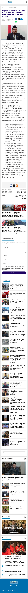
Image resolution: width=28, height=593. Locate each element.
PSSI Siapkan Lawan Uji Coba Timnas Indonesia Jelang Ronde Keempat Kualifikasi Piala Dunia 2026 (14, 570)
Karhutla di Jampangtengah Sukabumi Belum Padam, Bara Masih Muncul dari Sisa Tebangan (17, 318)
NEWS (10, 8)
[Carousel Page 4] (16, 532)
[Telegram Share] (21, 19)
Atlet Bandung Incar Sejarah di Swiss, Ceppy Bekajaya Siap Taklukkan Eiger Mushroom (17, 367)
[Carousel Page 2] (12, 532)
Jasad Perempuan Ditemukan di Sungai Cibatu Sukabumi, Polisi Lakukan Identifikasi (17, 349)
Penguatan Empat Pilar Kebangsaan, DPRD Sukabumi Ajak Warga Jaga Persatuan (17, 384)
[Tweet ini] (19, 19)
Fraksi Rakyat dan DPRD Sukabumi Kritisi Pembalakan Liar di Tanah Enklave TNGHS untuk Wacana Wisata (20, 194)
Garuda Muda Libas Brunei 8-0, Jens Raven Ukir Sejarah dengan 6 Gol (14, 566)
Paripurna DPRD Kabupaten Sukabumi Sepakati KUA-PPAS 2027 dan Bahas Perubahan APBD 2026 (17, 492)
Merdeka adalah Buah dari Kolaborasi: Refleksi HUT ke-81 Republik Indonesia (20, 214)
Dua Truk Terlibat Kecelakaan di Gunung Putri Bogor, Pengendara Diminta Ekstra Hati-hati (17, 442)
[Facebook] (11, 185)
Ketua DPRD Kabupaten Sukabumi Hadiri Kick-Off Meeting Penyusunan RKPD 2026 (14, 526)
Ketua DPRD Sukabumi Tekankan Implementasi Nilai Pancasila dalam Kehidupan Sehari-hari (17, 499)
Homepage (5, 8)
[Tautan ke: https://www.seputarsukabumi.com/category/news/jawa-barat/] (25, 459)
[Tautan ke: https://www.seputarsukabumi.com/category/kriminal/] (25, 538)
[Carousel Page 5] (18, 532)
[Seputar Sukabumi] (14, 1)
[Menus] (2, 2)
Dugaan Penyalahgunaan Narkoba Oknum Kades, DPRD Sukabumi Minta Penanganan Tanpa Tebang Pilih (17, 400)
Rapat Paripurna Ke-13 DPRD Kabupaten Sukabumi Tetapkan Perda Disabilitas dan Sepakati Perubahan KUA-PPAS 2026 (17, 409)
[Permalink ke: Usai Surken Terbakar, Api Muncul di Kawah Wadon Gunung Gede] (5, 341)
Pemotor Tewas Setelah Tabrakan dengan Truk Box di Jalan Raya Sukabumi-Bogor (7, 215)
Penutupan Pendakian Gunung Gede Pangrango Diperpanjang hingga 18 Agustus (20, 230)
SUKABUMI (8, 20)
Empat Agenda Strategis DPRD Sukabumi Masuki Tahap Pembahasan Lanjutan (16, 392)
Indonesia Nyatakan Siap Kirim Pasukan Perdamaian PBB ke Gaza (7, 192)
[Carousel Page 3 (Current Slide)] (14, 532)
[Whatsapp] (16, 22)
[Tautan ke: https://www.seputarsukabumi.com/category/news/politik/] (25, 517)
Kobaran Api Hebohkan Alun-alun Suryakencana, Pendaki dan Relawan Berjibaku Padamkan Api (18, 417)
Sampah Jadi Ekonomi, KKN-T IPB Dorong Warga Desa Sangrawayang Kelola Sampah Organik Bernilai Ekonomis (17, 426)
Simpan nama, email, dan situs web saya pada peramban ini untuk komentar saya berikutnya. (13, 268)
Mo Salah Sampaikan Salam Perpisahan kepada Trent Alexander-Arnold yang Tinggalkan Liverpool (15, 575)
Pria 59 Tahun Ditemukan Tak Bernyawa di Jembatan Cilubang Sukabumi (7, 230)
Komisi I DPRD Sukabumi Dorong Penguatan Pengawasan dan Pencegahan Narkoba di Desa (16, 376)
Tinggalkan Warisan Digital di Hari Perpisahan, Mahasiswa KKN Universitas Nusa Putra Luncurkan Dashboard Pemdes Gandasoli (17, 359)
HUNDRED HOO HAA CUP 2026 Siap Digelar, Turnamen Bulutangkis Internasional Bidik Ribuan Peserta (14, 557)
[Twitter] (14, 185)
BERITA (14, 8)
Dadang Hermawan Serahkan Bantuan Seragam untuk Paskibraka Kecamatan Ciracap (17, 326)
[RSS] (17, 185)
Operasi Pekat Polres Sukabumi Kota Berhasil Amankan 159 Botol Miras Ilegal (16, 434)
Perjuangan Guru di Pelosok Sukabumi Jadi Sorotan (17, 507)
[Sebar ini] (16, 19)
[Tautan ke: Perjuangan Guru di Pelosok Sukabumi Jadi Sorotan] (5, 509)
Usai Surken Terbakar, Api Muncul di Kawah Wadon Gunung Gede (17, 341)
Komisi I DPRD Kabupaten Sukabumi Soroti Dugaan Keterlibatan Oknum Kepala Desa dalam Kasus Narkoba (17, 334)
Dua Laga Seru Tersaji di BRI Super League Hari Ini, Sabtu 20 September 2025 (14, 562)
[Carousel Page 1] (10, 532)
